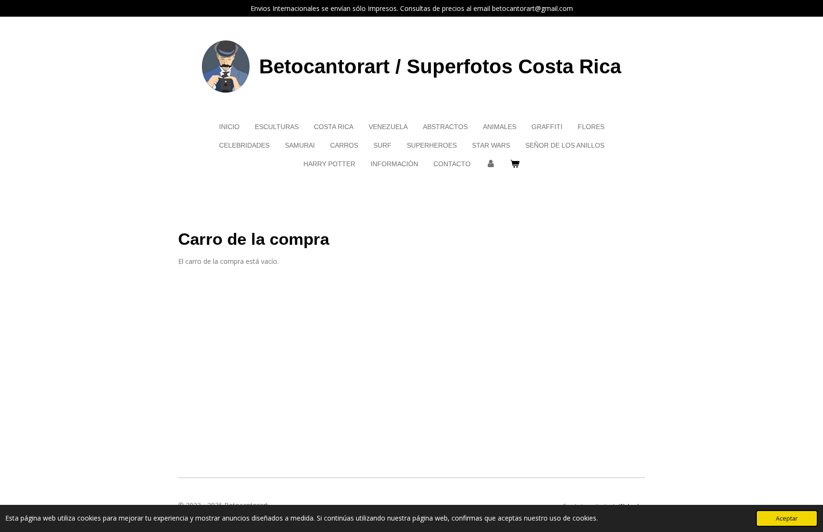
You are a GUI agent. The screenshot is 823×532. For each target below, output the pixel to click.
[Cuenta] (491, 164)
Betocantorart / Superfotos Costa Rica (440, 66)
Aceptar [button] (787, 518)
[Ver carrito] (515, 164)
